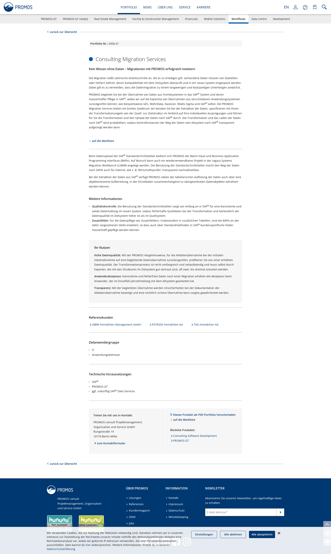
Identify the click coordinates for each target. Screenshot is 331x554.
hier (88, 545)
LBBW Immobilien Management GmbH (116, 324)
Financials (191, 19)
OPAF (132, 517)
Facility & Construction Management (155, 19)
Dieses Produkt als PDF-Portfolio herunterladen (204, 414)
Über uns (165, 7)
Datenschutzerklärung (61, 549)
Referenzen (136, 504)
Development (281, 19)
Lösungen (135, 498)
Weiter (280, 513)
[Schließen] (279, 533)
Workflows (238, 19)
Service (185, 7)
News (147, 7)
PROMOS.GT (49, 19)
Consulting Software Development (195, 435)
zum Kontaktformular (111, 443)
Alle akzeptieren (262, 534)
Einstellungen (204, 534)
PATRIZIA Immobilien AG (167, 324)
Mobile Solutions (214, 19)
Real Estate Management (110, 19)
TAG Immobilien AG (206, 324)
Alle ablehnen (233, 534)
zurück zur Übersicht (63, 32)
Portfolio (129, 7)
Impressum (176, 504)
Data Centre (259, 19)
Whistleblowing (178, 517)
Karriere (204, 7)
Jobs (131, 523)
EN (286, 7)
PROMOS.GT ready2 (75, 19)
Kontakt (173, 498)
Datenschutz (177, 510)
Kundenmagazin (139, 510)
